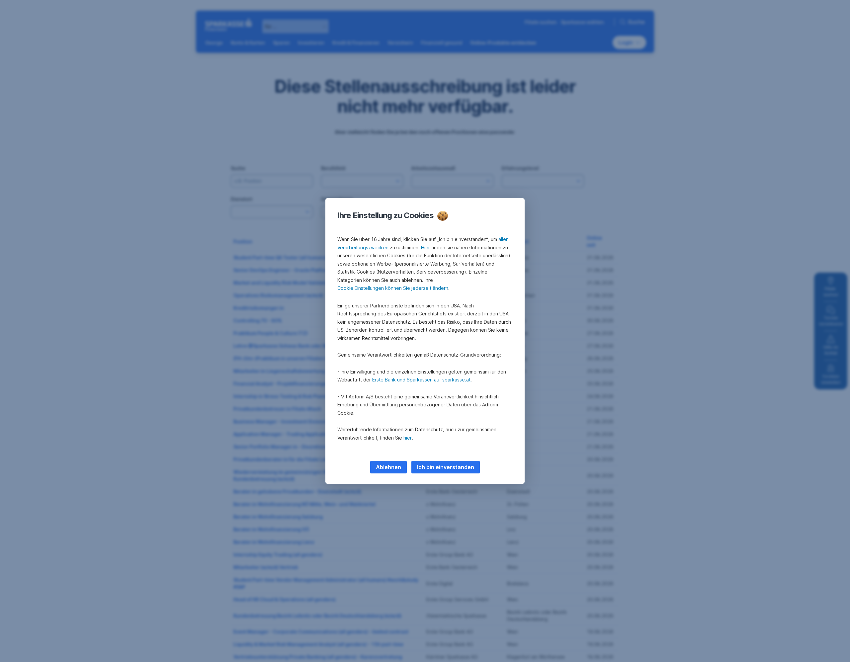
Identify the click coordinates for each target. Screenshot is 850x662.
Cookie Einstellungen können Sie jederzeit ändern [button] (392, 288)
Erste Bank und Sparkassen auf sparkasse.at (421, 379)
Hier (425, 247)
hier (407, 438)
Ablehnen (388, 467)
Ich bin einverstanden (445, 467)
